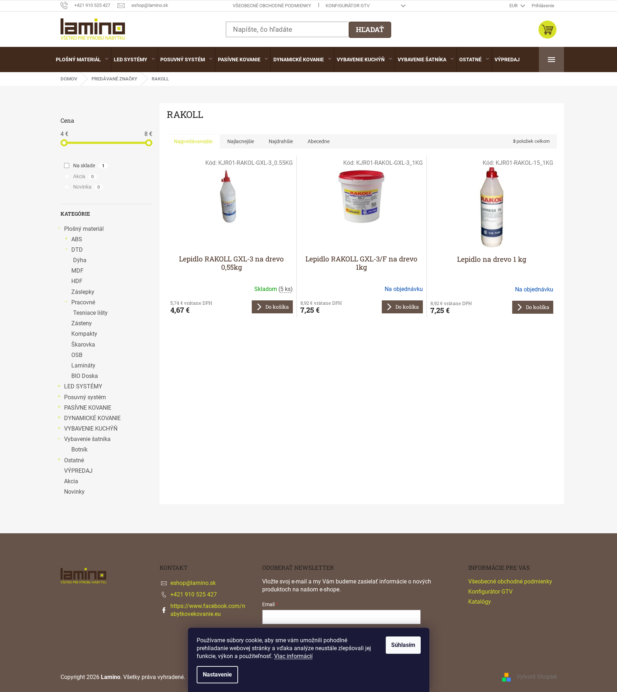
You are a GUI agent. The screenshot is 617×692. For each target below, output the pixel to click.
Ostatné (74, 460)
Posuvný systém (85, 397)
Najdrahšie (281, 141)
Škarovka (83, 344)
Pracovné (83, 302)
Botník (79, 449)
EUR (514, 5)
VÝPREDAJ (78, 470)
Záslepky (82, 291)
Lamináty (83, 365)
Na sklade (89, 165)
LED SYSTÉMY (83, 386)
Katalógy (479, 601)
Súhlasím (403, 645)
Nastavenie (217, 674)
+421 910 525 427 (193, 594)
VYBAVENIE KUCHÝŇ (90, 428)
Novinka (86, 187)
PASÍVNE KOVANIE (87, 407)
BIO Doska (84, 376)
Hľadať (370, 29)
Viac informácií (293, 656)
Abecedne (319, 141)
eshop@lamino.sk (193, 582)
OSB (76, 355)
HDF (76, 281)
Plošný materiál (84, 228)
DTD (77, 249)
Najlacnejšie (240, 141)
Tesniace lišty (90, 312)
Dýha (79, 260)
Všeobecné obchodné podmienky (272, 5)
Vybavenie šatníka (87, 439)
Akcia (83, 176)
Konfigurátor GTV (348, 5)
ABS (76, 239)
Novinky (74, 491)
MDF (77, 270)
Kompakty (84, 333)
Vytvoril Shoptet (537, 677)
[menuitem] (82, 59)
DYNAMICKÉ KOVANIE (92, 418)
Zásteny (81, 323)
